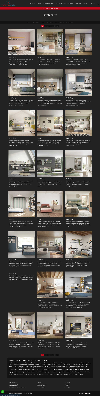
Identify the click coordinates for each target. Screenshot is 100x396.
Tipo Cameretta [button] (59, 22)
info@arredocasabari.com (19, 387)
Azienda (32, 3)
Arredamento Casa (48, 3)
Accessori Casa (60, 3)
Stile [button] (43, 22)
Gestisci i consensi (14, 395)
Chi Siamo (67, 382)
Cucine (39, 3)
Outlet (85, 3)
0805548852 (14, 385)
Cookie (6, 395)
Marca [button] (28, 22)
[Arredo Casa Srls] (8, 3)
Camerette (56, 8)
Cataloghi (78, 3)
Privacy (2, 395)
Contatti (92, 3)
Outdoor (70, 3)
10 (57, 26)
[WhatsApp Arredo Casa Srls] (2, 391)
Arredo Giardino (41, 387)
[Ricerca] (98, 3)
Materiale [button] (36, 22)
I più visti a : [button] (70, 22)
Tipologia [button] (49, 22)
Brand (66, 385)
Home (43, 8)
